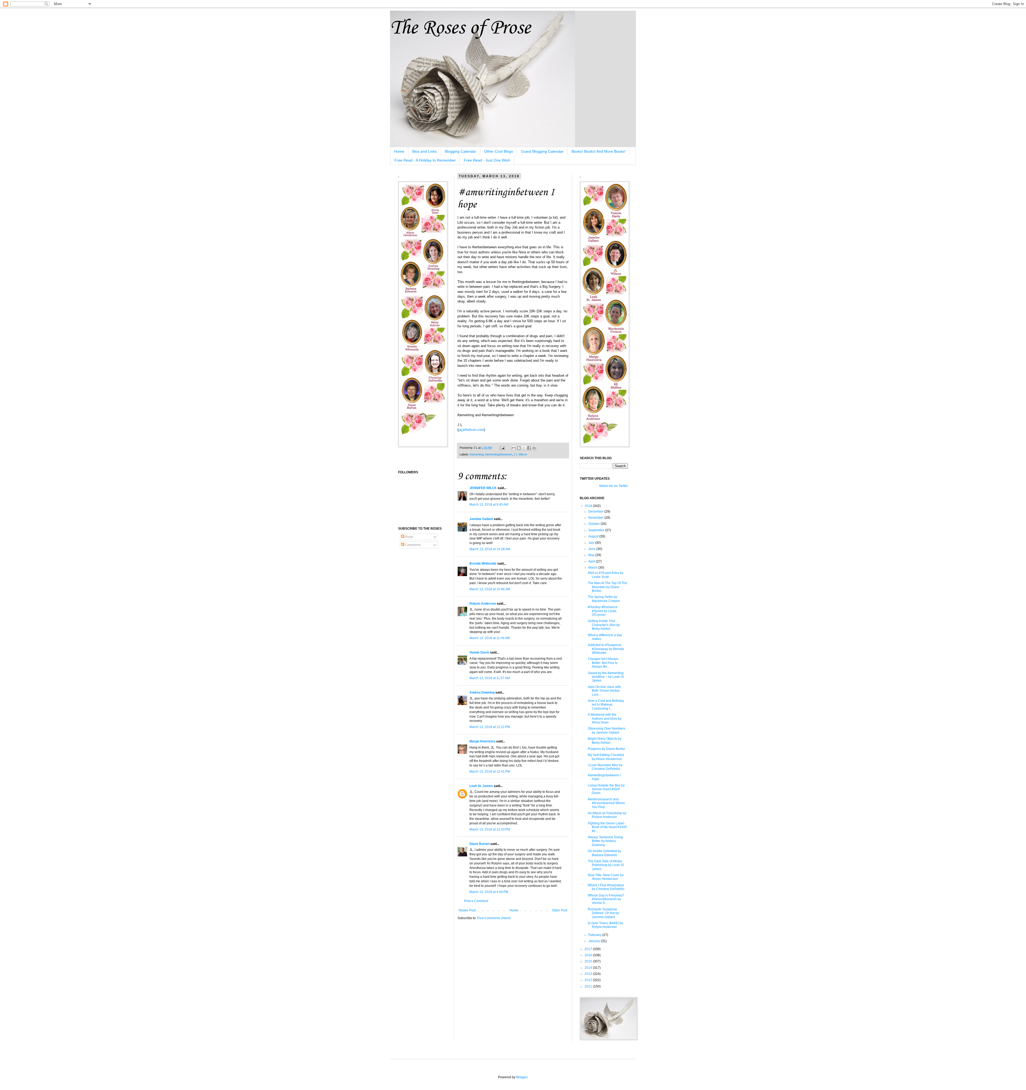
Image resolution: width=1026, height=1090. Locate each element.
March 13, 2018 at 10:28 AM (489, 549)
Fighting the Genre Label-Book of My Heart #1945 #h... (607, 827)
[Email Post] (502, 447)
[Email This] (513, 448)
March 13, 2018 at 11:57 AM (489, 678)
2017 (589, 949)
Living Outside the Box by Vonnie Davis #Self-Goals (606, 789)
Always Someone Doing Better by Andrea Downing (605, 841)
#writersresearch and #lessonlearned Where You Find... (606, 803)
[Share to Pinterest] (534, 448)
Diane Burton (479, 844)
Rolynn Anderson (482, 603)
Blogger (521, 1077)
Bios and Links (424, 151)
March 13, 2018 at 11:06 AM (489, 638)
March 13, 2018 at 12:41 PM (489, 771)
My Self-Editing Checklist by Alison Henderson (606, 757)
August (593, 536)
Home (399, 151)
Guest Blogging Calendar (542, 151)
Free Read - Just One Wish (487, 160)
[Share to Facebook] (529, 448)
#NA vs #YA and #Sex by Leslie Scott (605, 575)
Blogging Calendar (460, 151)
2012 (589, 980)
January (594, 941)
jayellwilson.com (471, 430)
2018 (589, 506)
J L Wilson (520, 454)
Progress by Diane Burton (606, 749)
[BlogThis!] (519, 448)
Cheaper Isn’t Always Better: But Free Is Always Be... (603, 662)
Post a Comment (476, 901)
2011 (589, 986)
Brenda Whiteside (482, 563)
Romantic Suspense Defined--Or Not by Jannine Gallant (603, 913)
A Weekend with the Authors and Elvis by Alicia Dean (604, 718)
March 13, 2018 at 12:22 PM (489, 727)
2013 (589, 974)
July (591, 543)
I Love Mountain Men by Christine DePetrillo (605, 767)
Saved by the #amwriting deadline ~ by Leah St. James (606, 677)
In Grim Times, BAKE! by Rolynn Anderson (605, 925)
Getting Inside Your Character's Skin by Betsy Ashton (604, 625)
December (596, 511)
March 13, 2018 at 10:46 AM (489, 589)
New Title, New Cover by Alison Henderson (606, 877)
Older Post (559, 910)
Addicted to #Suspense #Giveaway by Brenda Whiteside (606, 649)
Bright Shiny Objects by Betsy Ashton (604, 740)
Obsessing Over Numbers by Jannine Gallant (606, 730)
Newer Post (467, 910)
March (593, 567)
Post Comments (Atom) (494, 918)
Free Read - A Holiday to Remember (425, 160)
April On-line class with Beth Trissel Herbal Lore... (604, 691)
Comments (412, 545)
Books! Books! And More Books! (598, 151)
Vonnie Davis (479, 652)
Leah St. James (481, 786)
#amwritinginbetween (498, 454)
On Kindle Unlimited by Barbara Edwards (604, 853)
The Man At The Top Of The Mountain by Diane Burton (607, 587)
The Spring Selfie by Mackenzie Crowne (604, 599)
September (596, 530)
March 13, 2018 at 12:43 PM (489, 829)
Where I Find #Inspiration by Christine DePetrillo (606, 887)
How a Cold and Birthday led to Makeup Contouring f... (606, 704)
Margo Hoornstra (482, 741)
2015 (589, 961)
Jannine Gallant (481, 519)
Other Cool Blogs (498, 151)
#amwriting (477, 454)
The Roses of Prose (460, 28)
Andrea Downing (482, 692)
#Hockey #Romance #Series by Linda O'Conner (602, 611)
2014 (589, 968)
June (592, 549)
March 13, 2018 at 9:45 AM (488, 504)
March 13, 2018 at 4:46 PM (488, 892)
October (594, 524)
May (591, 555)
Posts (408, 537)
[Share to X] (524, 448)
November (596, 518)
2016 (589, 955)
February (595, 935)
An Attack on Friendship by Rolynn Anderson (607, 815)
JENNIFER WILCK (483, 488)
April (592, 561)
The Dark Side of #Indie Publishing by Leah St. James (606, 865)
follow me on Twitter (613, 486)
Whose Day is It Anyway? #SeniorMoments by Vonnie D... (606, 899)
